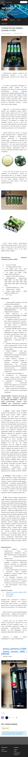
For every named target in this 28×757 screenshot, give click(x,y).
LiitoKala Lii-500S (19, 93)
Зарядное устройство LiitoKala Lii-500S (16, 592)
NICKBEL (8, 8)
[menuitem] (2, 2)
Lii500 (3, 713)
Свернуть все (5, 728)
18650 (24, 315)
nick (9, 717)
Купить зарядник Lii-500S (14, 649)
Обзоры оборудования (6, 33)
